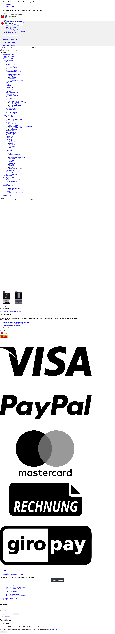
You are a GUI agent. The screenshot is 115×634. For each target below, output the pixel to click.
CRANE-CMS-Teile (11, 123)
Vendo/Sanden (10, 170)
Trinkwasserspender (8, 177)
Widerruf (8, 28)
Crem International (11, 81)
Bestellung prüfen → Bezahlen (14, 24)
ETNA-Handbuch (11, 83)
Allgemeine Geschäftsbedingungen (16, 31)
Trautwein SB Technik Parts (14, 168)
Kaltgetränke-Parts (14, 156)
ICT (7, 88)
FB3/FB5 (11, 166)
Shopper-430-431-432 (15, 128)
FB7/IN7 (11, 167)
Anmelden (16, 614)
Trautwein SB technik (12, 109)
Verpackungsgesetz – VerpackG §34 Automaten (16, 322)
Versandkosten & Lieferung (13, 25)
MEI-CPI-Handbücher (12, 92)
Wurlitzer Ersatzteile (11, 174)
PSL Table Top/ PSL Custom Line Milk (10, 311)
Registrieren (3, 632)
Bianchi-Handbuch (11, 67)
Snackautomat (13, 129)
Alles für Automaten (8, 54)
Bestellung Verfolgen (12, 27)
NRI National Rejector (12, 95)
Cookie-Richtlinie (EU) (9, 32)
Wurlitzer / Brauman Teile (13, 173)
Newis (11, 143)
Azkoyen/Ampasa (11, 66)
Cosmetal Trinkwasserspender (14, 73)
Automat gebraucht (8, 56)
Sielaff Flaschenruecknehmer (17, 102)
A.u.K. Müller (9, 116)
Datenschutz (6, 570)
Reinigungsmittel (11, 149)
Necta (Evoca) (10, 94)
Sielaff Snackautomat (15, 106)
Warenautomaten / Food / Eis (17, 80)
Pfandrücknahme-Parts (15, 159)
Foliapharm (9, 87)
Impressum (6, 573)
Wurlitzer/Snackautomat (12, 114)
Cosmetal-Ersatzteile (12, 122)
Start (1, 47)
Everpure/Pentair (11, 184)
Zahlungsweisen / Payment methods (16, 23)
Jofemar (8, 91)
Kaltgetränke (12, 77)
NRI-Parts (9, 147)
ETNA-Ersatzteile (11, 132)
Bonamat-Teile (10, 121)
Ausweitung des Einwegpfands (11, 325)
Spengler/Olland (10, 108)
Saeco (8, 97)
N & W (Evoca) (10, 140)
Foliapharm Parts (11, 135)
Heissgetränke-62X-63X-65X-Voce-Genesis (21, 126)
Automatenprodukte (8, 59)
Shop (5, 47)
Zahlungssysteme (8, 185)
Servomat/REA (10, 152)
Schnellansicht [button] (4, 306)
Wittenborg (9, 111)
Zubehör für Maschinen (9, 195)
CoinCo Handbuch (11, 70)
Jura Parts (9, 137)
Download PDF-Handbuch (10, 61)
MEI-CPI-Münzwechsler (16, 192)
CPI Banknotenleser (15, 188)
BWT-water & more (11, 182)
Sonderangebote (7, 175)
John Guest (9, 136)
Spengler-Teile (10, 160)
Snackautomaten (14, 144)
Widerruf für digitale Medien (14, 30)
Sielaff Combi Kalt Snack (16, 101)
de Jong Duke (10, 130)
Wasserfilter (6, 178)
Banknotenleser (10, 187)
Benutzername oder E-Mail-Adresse (10, 608)
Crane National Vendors (13, 74)
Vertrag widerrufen (57, 580)
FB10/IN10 (12, 163)
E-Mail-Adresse (4, 623)
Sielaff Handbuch (11, 99)
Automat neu (6, 57)
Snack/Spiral (13, 78)
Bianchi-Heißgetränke (15, 119)
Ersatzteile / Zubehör (9, 115)
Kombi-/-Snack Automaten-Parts (18, 157)
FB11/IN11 (12, 164)
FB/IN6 (11, 161)
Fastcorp (8, 85)
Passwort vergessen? (6, 616)
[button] (10, 39)
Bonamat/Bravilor (8, 60)
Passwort (3, 611)
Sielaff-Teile (9, 153)
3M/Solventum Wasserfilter (13, 180)
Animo (8, 63)
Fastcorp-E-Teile (10, 133)
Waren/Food (12, 146)
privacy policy (54, 629)
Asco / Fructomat (11, 64)
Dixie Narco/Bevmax (15, 125)
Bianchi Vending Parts (12, 118)
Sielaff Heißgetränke (15, 104)
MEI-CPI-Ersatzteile (11, 139)
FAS (7, 84)
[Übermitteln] (3, 37)
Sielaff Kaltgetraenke (15, 105)
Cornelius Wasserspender (13, 71)
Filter (31, 199)
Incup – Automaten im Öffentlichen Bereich (15, 323)
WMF (7, 171)
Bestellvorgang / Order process (12, 21)
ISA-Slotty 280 (10, 90)
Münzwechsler (10, 191)
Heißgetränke (13, 76)
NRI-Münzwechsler (14, 194)
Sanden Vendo (10, 98)
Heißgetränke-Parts (14, 154)
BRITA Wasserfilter (11, 181)
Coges (8, 68)
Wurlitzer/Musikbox (11, 112)
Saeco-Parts (9, 150)
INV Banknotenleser (15, 189)
